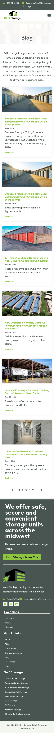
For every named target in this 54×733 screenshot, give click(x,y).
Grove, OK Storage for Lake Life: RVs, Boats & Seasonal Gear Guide (27, 392)
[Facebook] (5, 604)
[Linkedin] (16, 604)
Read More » (9, 153)
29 (40, 490)
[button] (49, 15)
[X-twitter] (11, 604)
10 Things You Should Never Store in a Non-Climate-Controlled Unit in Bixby (26, 259)
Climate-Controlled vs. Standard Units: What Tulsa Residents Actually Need (26, 454)
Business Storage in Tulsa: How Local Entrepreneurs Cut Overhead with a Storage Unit (26, 121)
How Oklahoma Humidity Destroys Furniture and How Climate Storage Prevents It (26, 325)
